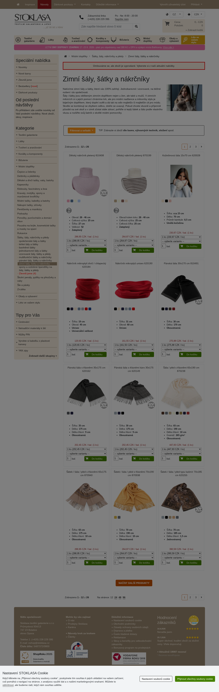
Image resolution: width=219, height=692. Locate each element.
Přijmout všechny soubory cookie (195, 679)
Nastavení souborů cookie (156, 679)
